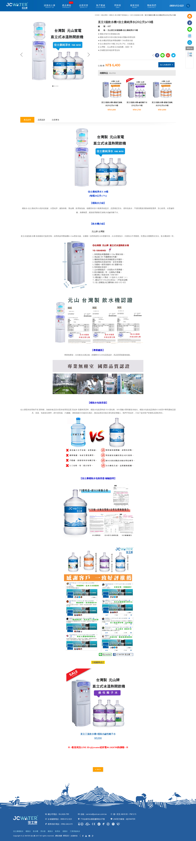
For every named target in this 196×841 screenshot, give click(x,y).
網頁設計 (66, 836)
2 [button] (54, 86)
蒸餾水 (65, 831)
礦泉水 (50, 831)
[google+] (168, 55)
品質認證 (41, 119)
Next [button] (89, 53)
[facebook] (189, 22)
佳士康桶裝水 (18, 831)
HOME (97, 15)
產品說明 (27, 119)
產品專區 (104, 15)
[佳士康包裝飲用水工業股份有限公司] (17, 5)
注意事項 (55, 119)
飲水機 (35, 831)
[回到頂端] (189, 42)
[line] (189, 29)
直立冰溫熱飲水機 (136, 15)
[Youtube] (86, 836)
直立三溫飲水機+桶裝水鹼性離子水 (98, 733)
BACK (99, 769)
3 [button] (56, 86)
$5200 (98, 738)
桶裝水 (28, 831)
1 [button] (52, 86)
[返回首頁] (189, 16)
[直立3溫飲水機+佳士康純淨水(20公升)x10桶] (189, 54)
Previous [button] (21, 53)
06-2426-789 (64, 814)
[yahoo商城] (189, 36)
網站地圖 (58, 836)
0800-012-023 (176, 5)
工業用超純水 (75, 831)
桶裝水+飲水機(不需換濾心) (119, 15)
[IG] (89, 836)
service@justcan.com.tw (96, 814)
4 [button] (57, 86)
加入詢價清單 (165, 64)
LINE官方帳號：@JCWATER (124, 819)
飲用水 (57, 831)
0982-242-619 (66, 824)
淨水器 (42, 831)
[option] (189, 54)
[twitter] (173, 55)
